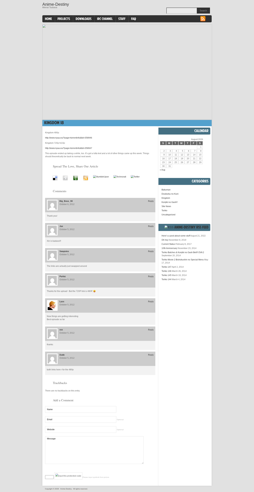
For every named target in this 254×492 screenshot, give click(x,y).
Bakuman (166, 190)
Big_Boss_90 (66, 201)
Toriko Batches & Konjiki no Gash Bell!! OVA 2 (183, 252)
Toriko (164, 210)
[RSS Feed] (203, 21)
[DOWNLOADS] (83, 18)
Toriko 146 (166, 271)
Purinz (62, 276)
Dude (62, 355)
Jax (61, 226)
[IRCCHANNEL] (105, 18)
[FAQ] (134, 18)
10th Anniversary (169, 248)
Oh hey (165, 240)
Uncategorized (168, 214)
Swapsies (64, 251)
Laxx (61, 301)
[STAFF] (122, 18)
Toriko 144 (166, 279)
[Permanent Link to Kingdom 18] (54, 122)
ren (61, 330)
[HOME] (48, 18)
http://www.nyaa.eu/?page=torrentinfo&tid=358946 (68, 138)
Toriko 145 (166, 275)
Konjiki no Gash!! (169, 202)
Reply (151, 201)
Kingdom (166, 198)
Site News (166, 206)
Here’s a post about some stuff (176, 236)
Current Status (168, 244)
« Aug (162, 170)
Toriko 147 (166, 267)
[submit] (146, 469)
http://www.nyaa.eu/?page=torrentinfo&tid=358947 (68, 148)
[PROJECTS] (64, 18)
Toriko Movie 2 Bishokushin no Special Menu (183, 259)
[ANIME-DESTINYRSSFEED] (191, 227)
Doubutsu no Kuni (170, 194)
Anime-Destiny (55, 4)
